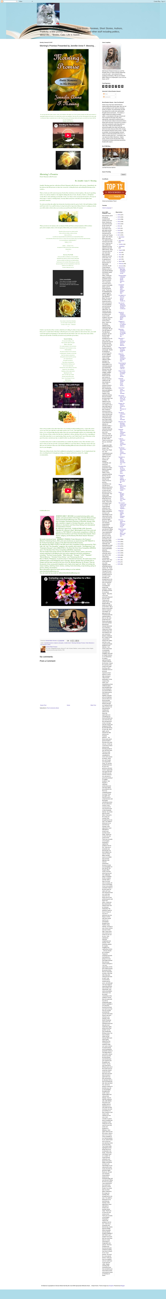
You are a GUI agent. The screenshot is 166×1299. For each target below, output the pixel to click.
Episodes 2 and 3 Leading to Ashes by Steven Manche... (122, 342)
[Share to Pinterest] (78, 641)
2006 (118, 562)
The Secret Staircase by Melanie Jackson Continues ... (122, 306)
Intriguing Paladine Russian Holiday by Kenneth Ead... (122, 357)
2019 (118, 230)
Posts (106, 94)
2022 (118, 223)
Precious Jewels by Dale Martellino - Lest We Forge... (122, 523)
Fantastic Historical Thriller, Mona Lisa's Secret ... (122, 382)
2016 (118, 539)
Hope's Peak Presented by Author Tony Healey (122, 373)
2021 (118, 226)
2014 (118, 544)
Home (68, 705)
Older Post (93, 705)
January (121, 266)
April (120, 259)
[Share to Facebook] (76, 641)
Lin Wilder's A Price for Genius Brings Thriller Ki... (122, 298)
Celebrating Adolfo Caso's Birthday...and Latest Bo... (122, 479)
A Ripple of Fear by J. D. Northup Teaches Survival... (122, 324)
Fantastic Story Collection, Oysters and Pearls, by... (122, 433)
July (120, 252)
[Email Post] (67, 640)
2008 (118, 557)
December (121, 237)
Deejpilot (111, 1285)
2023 (118, 221)
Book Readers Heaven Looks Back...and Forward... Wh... (122, 532)
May (120, 257)
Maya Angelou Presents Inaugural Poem (122, 349)
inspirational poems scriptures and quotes (54, 642)
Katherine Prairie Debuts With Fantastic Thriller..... (122, 514)
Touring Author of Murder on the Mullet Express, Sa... (122, 279)
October (121, 244)
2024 (118, 219)
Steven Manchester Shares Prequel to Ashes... (122, 487)
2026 (118, 214)
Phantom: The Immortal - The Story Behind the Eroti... (122, 424)
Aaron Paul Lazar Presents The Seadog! (122, 390)
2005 (118, 564)
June (120, 254)
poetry (48, 644)
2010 (118, 553)
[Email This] (71, 641)
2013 (118, 546)
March (120, 261)
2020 (118, 228)
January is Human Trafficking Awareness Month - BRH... (122, 316)
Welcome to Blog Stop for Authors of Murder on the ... (122, 270)
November (121, 240)
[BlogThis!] (73, 641)
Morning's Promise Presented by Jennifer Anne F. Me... (122, 333)
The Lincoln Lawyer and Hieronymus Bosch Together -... (122, 505)
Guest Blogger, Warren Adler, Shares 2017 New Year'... (122, 496)
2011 (118, 550)
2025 (118, 217)
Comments (107, 97)
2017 (118, 235)
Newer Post (43, 705)
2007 (118, 559)
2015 (118, 541)
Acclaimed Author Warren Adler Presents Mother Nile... (122, 289)
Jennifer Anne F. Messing (70, 642)
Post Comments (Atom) (53, 708)
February (121, 263)
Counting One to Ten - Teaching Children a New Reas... (122, 470)
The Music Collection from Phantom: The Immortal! (122, 416)
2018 (118, 233)
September (122, 246)
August (121, 250)
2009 (118, 555)
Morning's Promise (80, 642)
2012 (118, 548)
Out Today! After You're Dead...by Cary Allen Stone (122, 398)
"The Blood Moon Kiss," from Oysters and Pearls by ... (122, 451)
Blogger (123, 1285)
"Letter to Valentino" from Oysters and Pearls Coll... (122, 442)
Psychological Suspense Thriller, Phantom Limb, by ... (122, 365)
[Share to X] (75, 641)
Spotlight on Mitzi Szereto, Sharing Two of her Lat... (122, 460)
